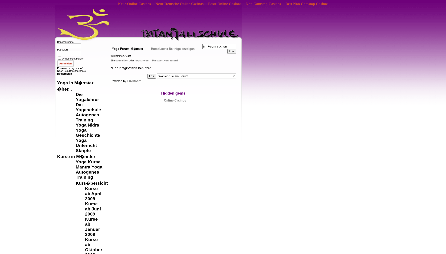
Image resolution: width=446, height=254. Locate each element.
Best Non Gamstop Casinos (306, 4)
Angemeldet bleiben (73, 58)
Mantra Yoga (89, 167)
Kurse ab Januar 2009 (92, 227)
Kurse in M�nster (76, 156)
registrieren (142, 60)
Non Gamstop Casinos (263, 4)
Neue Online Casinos (134, 4)
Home (155, 49)
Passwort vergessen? (70, 68)
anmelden (122, 60)
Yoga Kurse (88, 161)
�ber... (64, 89)
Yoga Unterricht (86, 143)
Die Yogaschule (88, 107)
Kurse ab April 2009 (93, 193)
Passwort (62, 49)
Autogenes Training (87, 117)
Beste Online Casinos (224, 4)
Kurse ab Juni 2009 (93, 208)
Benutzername (65, 42)
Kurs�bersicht (92, 183)
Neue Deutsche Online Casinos (179, 4)
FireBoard (134, 81)
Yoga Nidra (87, 125)
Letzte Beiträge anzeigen (177, 49)
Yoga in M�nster (75, 82)
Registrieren (64, 73)
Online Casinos (175, 100)
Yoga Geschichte (88, 133)
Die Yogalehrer (87, 97)
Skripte (83, 150)
